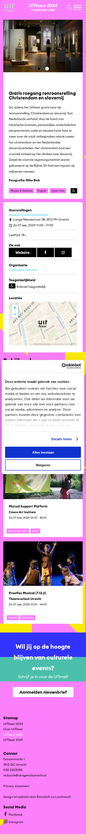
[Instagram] (63, 252)
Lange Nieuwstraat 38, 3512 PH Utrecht (41, 219)
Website (22, 252)
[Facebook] (45, 252)
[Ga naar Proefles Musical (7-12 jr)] (43, 582)
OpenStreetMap (42, 344)
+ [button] (14, 307)
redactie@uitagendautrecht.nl (24, 775)
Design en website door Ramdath (26, 797)
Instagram (16, 822)
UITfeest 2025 (13, 740)
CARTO (71, 344)
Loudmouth (63, 797)
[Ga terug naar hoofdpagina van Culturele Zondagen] (9, 7)
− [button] (14, 314)
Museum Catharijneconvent (29, 215)
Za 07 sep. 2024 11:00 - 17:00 (33, 225)
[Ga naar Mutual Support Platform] (43, 496)
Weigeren (43, 465)
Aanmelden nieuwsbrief (43, 692)
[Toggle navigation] (78, 7)
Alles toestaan (43, 452)
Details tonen (61, 439)
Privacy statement (16, 786)
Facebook (16, 814)
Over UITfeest (13, 729)
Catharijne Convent (23, 270)
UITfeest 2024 (13, 724)
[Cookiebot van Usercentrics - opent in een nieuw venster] (62, 366)
